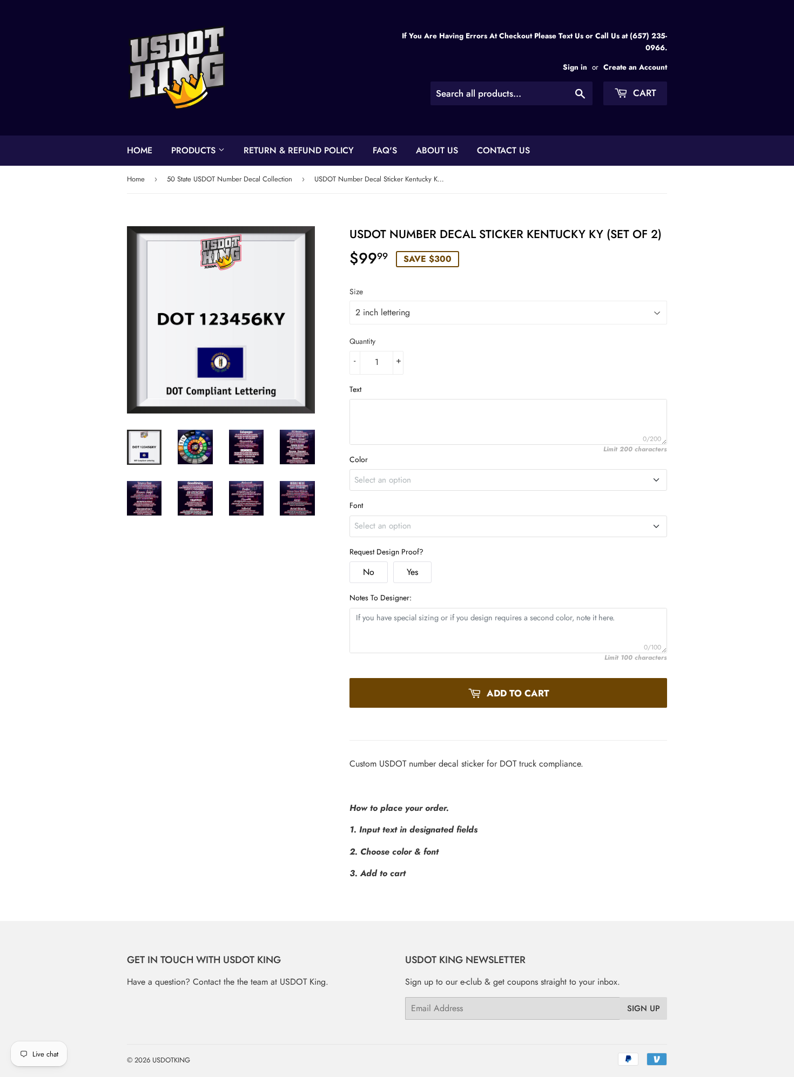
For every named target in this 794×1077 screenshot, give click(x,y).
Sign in (575, 67)
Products (194, 150)
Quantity (362, 341)
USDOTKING (171, 1060)
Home (139, 150)
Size (356, 291)
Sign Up (643, 1008)
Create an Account (635, 67)
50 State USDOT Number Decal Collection (229, 179)
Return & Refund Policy (299, 150)
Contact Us (503, 150)
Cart (643, 92)
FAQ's (385, 150)
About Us (437, 150)
